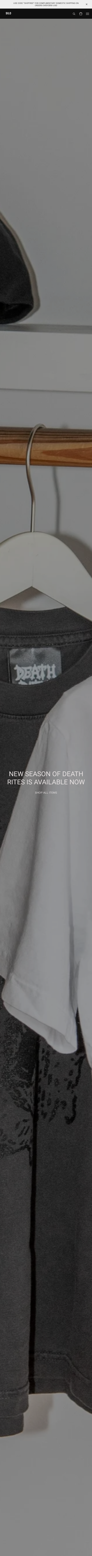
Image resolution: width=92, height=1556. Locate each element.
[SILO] (8, 13)
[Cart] (81, 13)
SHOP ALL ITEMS (46, 792)
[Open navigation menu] (87, 13)
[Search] (74, 13)
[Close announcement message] (86, 4)
